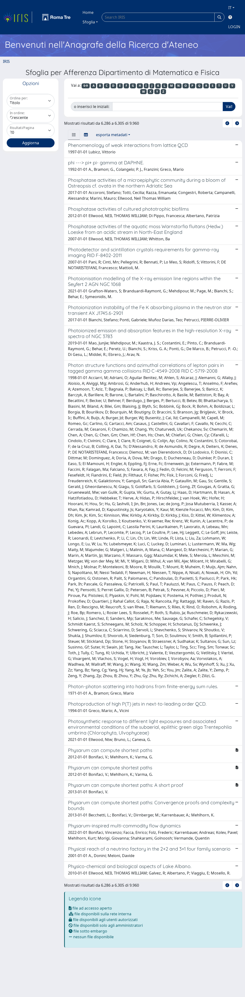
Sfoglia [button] (89, 22)
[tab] (74, 135)
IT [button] (230, 7)
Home (88, 12)
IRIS (6, 61)
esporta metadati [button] (111, 134)
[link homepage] (17, 17)
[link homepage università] (56, 17)
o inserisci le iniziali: (91, 106)
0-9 (86, 86)
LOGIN (234, 26)
